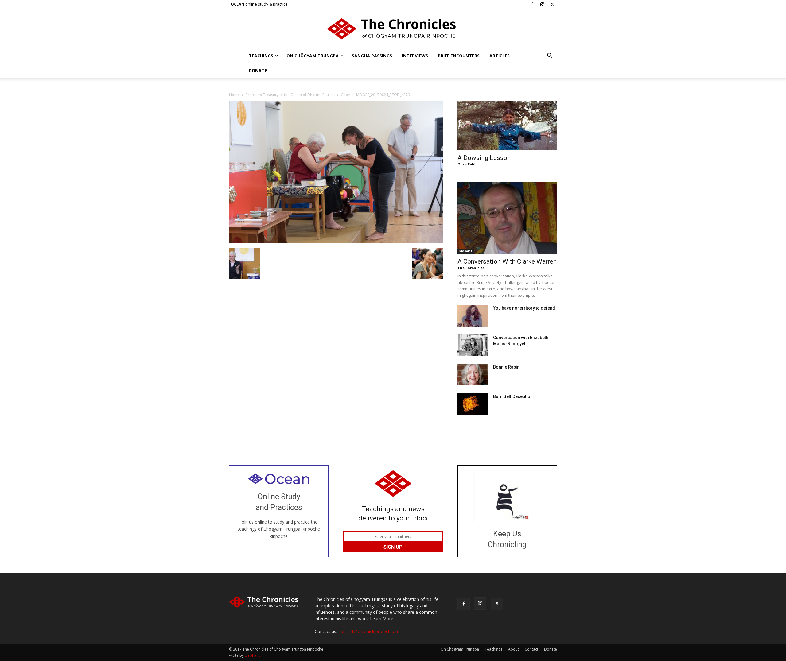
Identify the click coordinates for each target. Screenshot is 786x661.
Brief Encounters (459, 56)
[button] (549, 56)
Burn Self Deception (513, 396)
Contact (531, 649)
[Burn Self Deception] (472, 404)
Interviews (415, 56)
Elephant (252, 655)
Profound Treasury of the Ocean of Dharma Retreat (290, 94)
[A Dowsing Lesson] (507, 125)
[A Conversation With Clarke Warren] (507, 218)
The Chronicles (470, 267)
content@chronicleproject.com (368, 631)
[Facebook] (532, 4)
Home (234, 94)
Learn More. (382, 618)
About (513, 649)
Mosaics (465, 251)
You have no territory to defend (524, 308)
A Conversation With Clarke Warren (507, 261)
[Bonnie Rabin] (472, 374)
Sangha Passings (372, 56)
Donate (258, 70)
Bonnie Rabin (506, 367)
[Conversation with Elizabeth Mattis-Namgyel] (472, 345)
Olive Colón (467, 164)
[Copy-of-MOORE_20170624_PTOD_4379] (336, 241)
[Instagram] (542, 4)
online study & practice (259, 4)
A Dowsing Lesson (484, 157)
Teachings (261, 56)
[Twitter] (552, 4)
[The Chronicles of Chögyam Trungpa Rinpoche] (393, 29)
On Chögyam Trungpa (312, 56)
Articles (499, 56)
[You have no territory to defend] (472, 316)
